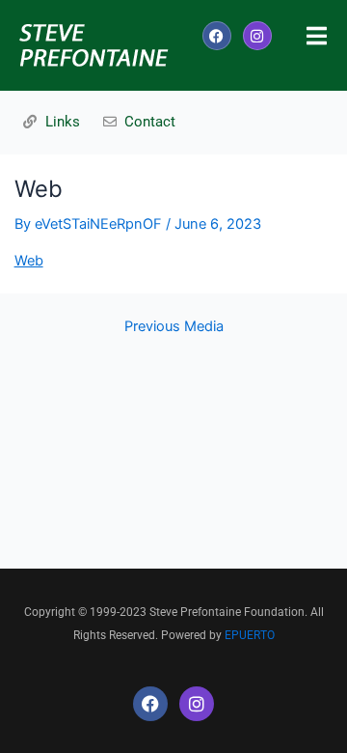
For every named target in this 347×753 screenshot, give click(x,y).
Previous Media (174, 327)
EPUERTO (250, 635)
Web (28, 260)
